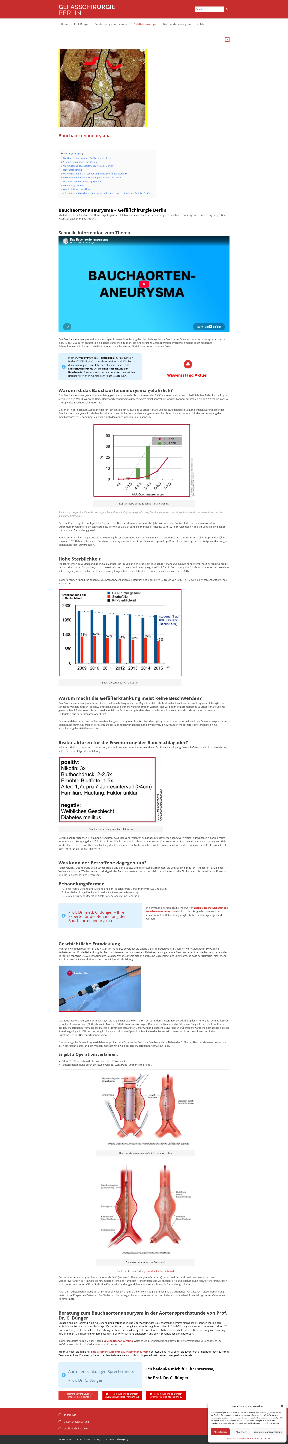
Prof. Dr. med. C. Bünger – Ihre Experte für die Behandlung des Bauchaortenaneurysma (97, 916)
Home (64, 24)
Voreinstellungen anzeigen (268, 1431)
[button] (282, 1406)
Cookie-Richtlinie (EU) (76, 1428)
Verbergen (77, 153)
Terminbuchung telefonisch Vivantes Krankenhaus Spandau (166, 1395)
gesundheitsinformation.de (159, 1271)
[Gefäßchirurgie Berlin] (87, 9)
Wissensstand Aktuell (188, 375)
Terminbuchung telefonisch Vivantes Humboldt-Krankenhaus (122, 1395)
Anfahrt (201, 24)
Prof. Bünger (81, 24)
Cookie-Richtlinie (231, 1438)
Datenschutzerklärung (76, 1421)
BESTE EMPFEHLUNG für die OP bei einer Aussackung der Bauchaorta (99, 368)
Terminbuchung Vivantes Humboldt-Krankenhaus (79, 1395)
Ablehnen (241, 1431)
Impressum (265, 1438)
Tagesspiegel (106, 357)
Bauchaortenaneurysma (249, 1438)
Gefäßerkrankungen (145, 24)
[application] (99, 988)
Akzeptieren (220, 1431)
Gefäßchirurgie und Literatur (111, 24)
